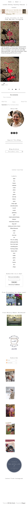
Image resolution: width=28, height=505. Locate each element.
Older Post (4, 101)
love (14, 180)
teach (14, 201)
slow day (14, 196)
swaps (14, 230)
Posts (8, 360)
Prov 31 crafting (14, 239)
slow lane (14, 235)
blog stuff (14, 223)
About (17, 1)
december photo (14, 205)
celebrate (14, 185)
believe (14, 199)
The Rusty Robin (14, 248)
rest (14, 233)
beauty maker (14, 251)
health (14, 255)
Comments (9, 362)
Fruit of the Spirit (14, 244)
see (14, 237)
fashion (14, 262)
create (6, 84)
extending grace (14, 246)
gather (14, 194)
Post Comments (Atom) (13, 104)
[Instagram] (14, 133)
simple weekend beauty (14, 217)
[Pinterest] (12, 133)
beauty (14, 183)
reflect (14, 190)
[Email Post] (4, 83)
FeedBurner (17, 284)
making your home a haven (14, 226)
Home (10, 1)
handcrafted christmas (14, 221)
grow (14, 260)
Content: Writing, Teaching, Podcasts (14, 4)
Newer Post (24, 101)
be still (14, 208)
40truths (14, 219)
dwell (14, 178)
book (14, 253)
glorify (14, 257)
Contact (14, 7)
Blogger (23, 503)
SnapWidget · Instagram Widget (17, 169)
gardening (14, 212)
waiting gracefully (14, 242)
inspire (14, 210)
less (14, 264)
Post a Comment (7, 97)
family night (14, 203)
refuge (14, 266)
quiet (14, 214)
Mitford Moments (14, 228)
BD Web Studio (11, 503)
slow (14, 192)
